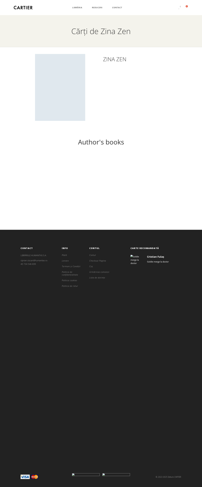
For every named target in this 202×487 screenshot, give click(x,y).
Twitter (28, 277)
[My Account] (174, 7)
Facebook (21, 277)
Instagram (21, 273)
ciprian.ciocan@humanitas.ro (34, 260)
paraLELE (39, 216)
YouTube (35, 277)
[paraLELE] (40, 182)
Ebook (40, 211)
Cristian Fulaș (155, 256)
